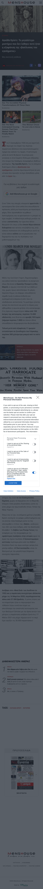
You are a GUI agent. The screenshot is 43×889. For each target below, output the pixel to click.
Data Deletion (8, 491)
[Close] (38, 398)
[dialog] (21, 444)
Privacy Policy (34, 491)
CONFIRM (13, 483)
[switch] (34, 444)
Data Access (21, 491)
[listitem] (21, 438)
